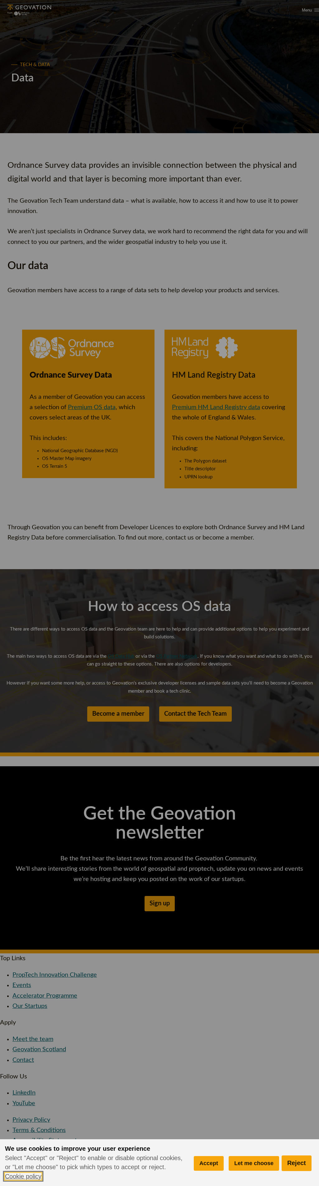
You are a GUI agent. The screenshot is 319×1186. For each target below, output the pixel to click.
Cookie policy (23, 1176)
